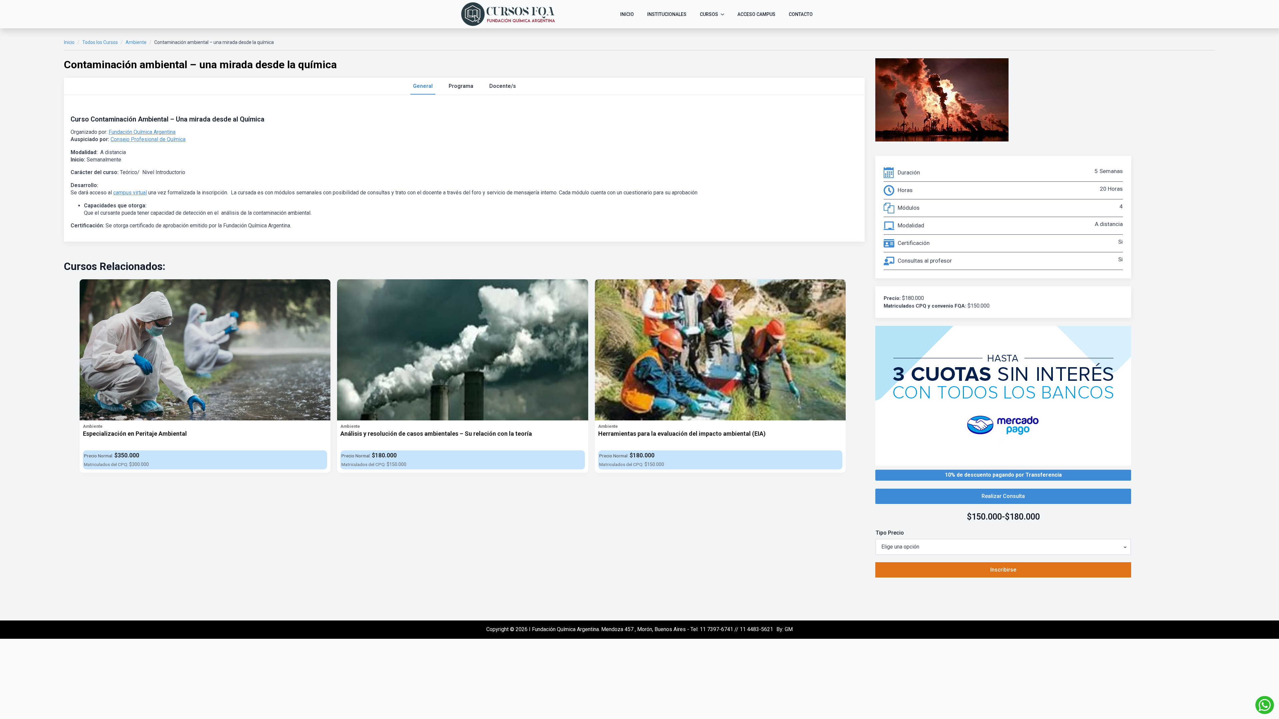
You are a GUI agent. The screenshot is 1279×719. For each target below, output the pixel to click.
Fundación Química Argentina (142, 132)
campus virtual (130, 192)
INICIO (627, 14)
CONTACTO (801, 14)
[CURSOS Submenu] (724, 14)
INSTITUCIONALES (666, 14)
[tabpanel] (464, 172)
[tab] (422, 86)
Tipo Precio (890, 533)
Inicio (69, 42)
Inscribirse (1003, 570)
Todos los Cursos (100, 42)
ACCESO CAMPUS (756, 14)
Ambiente (136, 42)
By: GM (784, 629)
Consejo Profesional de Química (148, 139)
